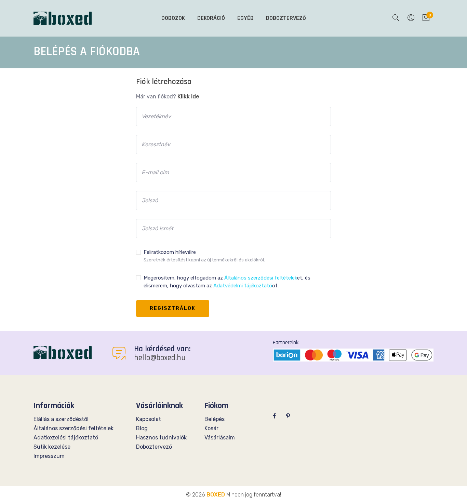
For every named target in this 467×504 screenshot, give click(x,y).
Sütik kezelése (52, 447)
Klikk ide (188, 96)
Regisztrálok (173, 308)
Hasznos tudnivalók (161, 437)
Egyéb (245, 18)
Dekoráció (211, 18)
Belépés (214, 419)
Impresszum (49, 456)
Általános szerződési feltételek (74, 428)
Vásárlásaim (219, 437)
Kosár (211, 428)
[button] (396, 18)
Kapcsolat (148, 419)
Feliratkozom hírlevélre (204, 256)
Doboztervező (286, 18)
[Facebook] (274, 416)
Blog (142, 428)
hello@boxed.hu (160, 358)
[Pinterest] (288, 416)
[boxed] (63, 352)
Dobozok (173, 18)
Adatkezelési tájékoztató (66, 437)
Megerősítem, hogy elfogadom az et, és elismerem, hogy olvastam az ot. (227, 282)
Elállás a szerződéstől (61, 419)
